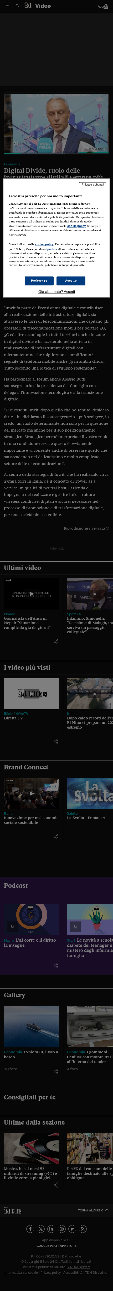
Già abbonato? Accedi (56, 292)
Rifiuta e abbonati (92, 184)
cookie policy (76, 225)
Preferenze (39, 280)
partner (52, 249)
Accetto (71, 280)
